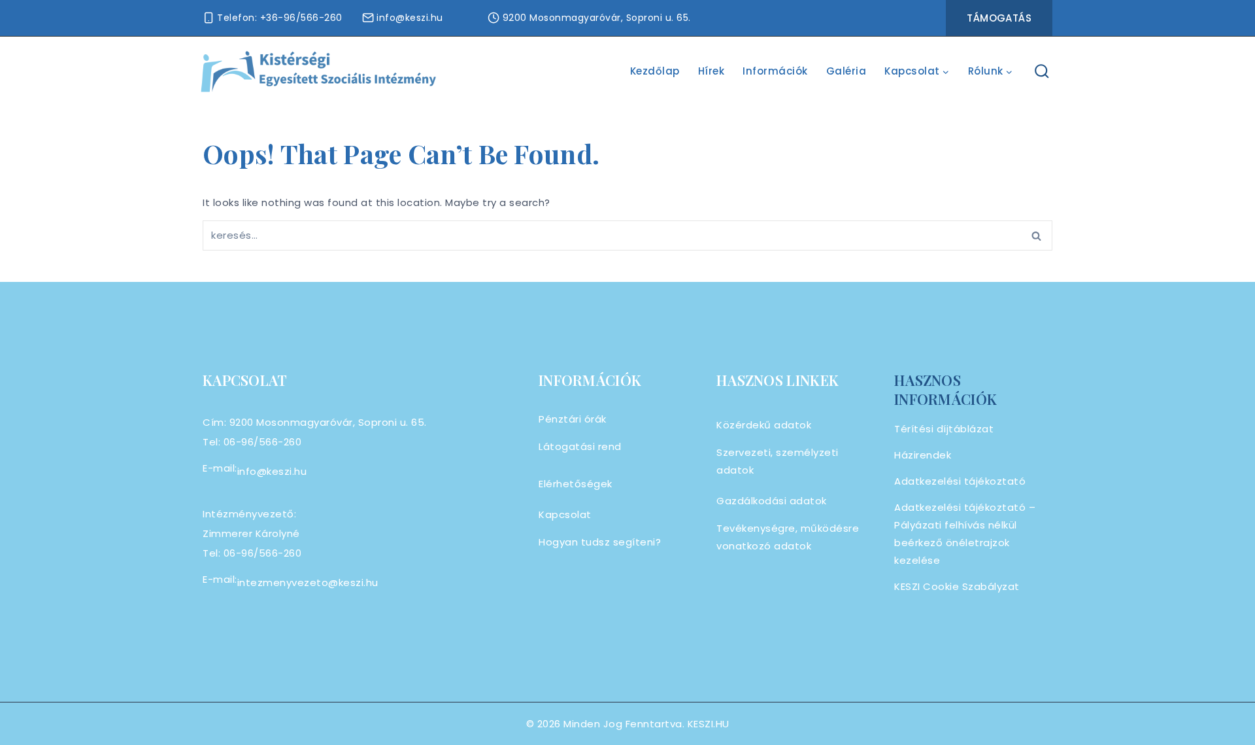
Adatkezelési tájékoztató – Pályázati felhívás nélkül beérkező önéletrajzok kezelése (964, 533)
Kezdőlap (655, 71)
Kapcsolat (565, 514)
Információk (775, 71)
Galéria (846, 71)
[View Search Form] (1042, 71)
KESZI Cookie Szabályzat (957, 586)
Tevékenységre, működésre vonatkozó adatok (787, 537)
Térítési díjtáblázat (944, 429)
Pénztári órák (573, 419)
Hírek (711, 71)
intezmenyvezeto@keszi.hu (307, 582)
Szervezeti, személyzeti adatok (777, 461)
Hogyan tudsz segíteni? (600, 542)
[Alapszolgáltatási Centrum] (319, 72)
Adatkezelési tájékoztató (960, 481)
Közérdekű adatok (763, 425)
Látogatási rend (580, 446)
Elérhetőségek (575, 484)
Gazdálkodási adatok (771, 501)
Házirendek (922, 455)
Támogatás (999, 18)
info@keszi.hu (272, 471)
